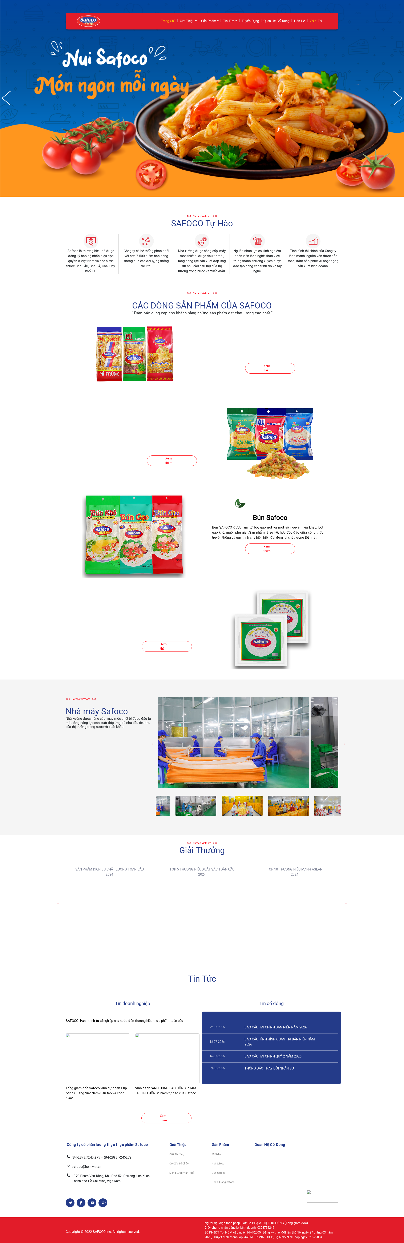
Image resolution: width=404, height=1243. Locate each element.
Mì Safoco (217, 1154)
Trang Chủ (168, 21)
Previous (153, 743)
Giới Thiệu (187, 21)
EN (320, 21)
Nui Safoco (218, 1163)
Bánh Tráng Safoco (223, 1182)
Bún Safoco (218, 1172)
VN (312, 21)
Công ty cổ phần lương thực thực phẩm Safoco (107, 1144)
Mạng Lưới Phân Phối (181, 1172)
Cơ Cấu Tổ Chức (179, 1163)
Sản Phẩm (208, 21)
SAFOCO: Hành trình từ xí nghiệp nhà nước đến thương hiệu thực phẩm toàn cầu (124, 1021)
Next (343, 743)
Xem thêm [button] (267, 368)
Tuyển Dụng (250, 21)
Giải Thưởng (176, 1154)
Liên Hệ (299, 21)
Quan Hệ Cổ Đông (276, 21)
